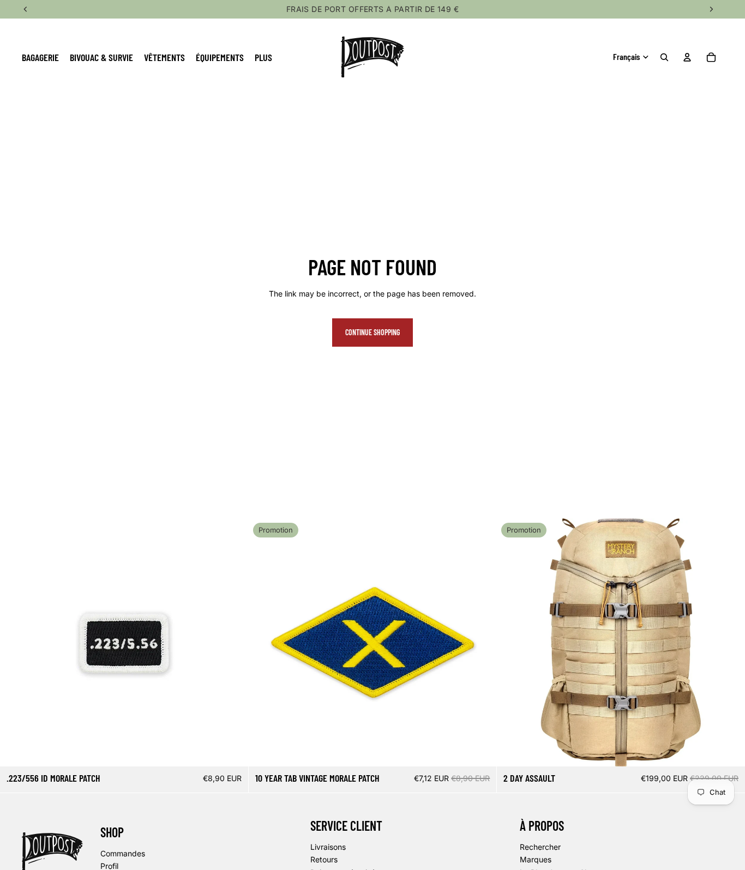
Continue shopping (372, 332)
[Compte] (687, 57)
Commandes (122, 852)
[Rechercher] (664, 57)
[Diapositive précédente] (513, 643)
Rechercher (540, 846)
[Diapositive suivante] (728, 643)
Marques (535, 859)
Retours (324, 859)
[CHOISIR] (728, 749)
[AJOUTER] (231, 749)
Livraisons (328, 846)
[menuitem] (263, 57)
